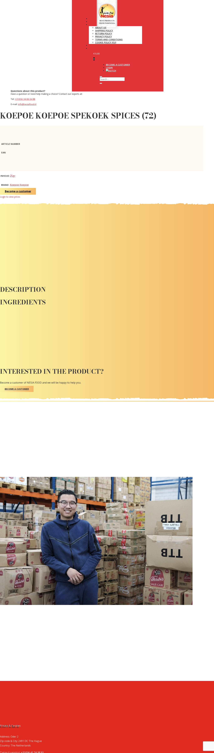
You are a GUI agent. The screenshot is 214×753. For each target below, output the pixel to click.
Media (92, 45)
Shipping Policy (104, 30)
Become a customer (118, 64)
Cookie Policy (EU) (105, 42)
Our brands (96, 21)
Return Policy (103, 33)
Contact (94, 48)
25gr (12, 175)
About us (100, 27)
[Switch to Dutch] (111, 70)
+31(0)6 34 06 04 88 (25, 99)
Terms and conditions (109, 39)
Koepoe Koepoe (19, 185)
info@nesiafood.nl (27, 104)
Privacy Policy (103, 36)
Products (95, 18)
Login (109, 67)
